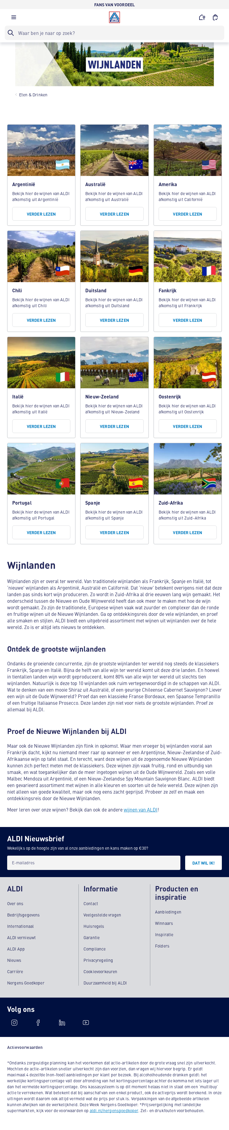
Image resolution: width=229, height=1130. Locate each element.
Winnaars (164, 923)
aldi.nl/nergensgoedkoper (114, 1110)
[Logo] (114, 17)
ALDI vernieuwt (21, 937)
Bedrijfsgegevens (23, 915)
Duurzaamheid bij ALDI (105, 983)
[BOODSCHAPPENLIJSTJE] (215, 17)
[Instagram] (14, 1022)
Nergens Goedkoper (25, 983)
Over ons (15, 903)
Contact (90, 903)
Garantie (91, 937)
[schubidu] (38, 1022)
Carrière (15, 971)
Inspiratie (164, 934)
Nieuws (14, 960)
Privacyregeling (98, 960)
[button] (13, 19)
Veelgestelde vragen (102, 915)
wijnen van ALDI (140, 809)
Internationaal (20, 926)
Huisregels (93, 926)
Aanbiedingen (168, 912)
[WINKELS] (202, 17)
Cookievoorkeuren (100, 971)
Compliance (94, 949)
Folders (162, 946)
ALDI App (16, 949)
